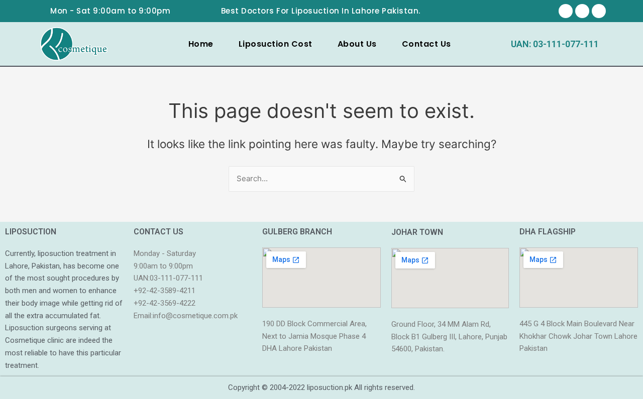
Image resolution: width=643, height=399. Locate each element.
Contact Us (426, 44)
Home (200, 44)
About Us (357, 44)
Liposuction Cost (275, 44)
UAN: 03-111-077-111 (555, 44)
